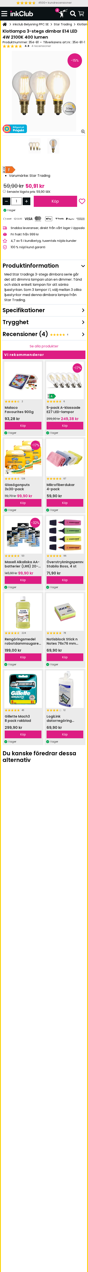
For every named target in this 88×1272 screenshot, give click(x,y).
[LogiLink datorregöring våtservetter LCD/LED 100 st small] (65, 689)
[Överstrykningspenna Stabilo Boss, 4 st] (65, 535)
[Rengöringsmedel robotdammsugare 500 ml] (23, 612)
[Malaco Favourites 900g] (23, 380)
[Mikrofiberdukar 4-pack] (65, 457)
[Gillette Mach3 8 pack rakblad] (23, 689)
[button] (44, 3)
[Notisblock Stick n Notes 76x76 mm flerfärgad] (65, 612)
